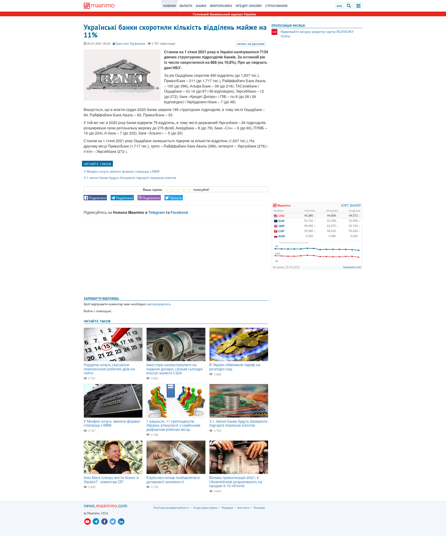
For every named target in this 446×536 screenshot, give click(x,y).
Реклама (259, 507)
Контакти (243, 507)
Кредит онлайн (249, 5)
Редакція (227, 507)
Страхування (276, 5)
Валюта (186, 5)
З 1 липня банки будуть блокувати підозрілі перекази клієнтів (130, 177)
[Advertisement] (176, 257)
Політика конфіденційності (171, 507)
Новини (169, 5)
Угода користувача (205, 507)
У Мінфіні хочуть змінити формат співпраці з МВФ (122, 171)
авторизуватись (159, 304)
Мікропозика (221, 5)
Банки (201, 5)
